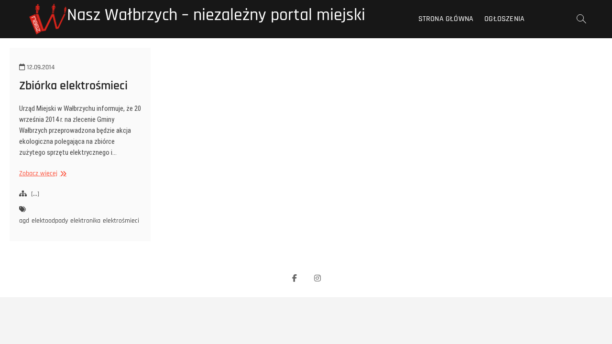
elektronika (85, 220)
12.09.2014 (40, 67)
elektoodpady (50, 220)
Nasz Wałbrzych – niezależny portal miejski (216, 15)
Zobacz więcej (41, 174)
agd (24, 220)
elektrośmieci (121, 220)
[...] (35, 194)
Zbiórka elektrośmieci (73, 86)
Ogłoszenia (504, 19)
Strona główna (446, 19)
